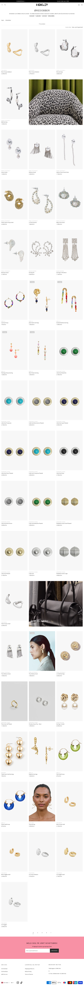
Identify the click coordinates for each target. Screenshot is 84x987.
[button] (2, 5)
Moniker (3, 772)
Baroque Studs (5, 272)
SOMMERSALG (20, 1)
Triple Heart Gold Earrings (7, 774)
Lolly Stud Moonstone (6, 523)
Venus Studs (4, 172)
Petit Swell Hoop (60, 774)
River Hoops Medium (6, 72)
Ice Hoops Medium (33, 874)
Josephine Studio (60, 371)
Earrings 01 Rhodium (61, 272)
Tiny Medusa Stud (33, 674)
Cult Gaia (31, 822)
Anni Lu (3, 321)
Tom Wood (4, 70)
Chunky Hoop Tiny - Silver (35, 724)
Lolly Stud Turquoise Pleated (36, 473)
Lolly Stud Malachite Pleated (36, 523)
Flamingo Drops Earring (7, 373)
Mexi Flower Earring (33, 373)
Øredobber (8, 20)
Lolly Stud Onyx (60, 473)
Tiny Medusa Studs (6, 674)
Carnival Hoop (4, 322)
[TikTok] (21, 982)
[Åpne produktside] (14, 49)
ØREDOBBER (51, 16)
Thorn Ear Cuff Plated (6, 724)
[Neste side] (51, 933)
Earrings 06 (31, 272)
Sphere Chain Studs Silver (62, 172)
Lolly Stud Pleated (5, 573)
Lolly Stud (31, 573)
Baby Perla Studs (60, 222)
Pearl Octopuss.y (60, 70)
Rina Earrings (59, 72)
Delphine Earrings (33, 774)
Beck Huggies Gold (5, 874)
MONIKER (31, 16)
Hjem (2, 20)
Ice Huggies (4, 924)
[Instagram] (18, 982)
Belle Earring (4, 122)
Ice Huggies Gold (60, 874)
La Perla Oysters (33, 222)
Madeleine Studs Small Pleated (63, 523)
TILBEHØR (38, 16)
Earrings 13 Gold (60, 724)
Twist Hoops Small (5, 623)
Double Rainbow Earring (62, 322)
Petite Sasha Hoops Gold (7, 222)
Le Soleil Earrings (60, 674)
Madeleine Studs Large (62, 573)
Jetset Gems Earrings (34, 322)
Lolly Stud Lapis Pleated (62, 423)
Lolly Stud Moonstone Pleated (36, 423)
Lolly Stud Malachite (61, 373)
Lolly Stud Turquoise (6, 423)
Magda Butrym (32, 271)
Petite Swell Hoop (5, 824)
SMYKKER (44, 16)
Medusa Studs (32, 172)
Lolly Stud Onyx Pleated (7, 473)
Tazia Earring (32, 824)
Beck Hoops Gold (60, 824)
